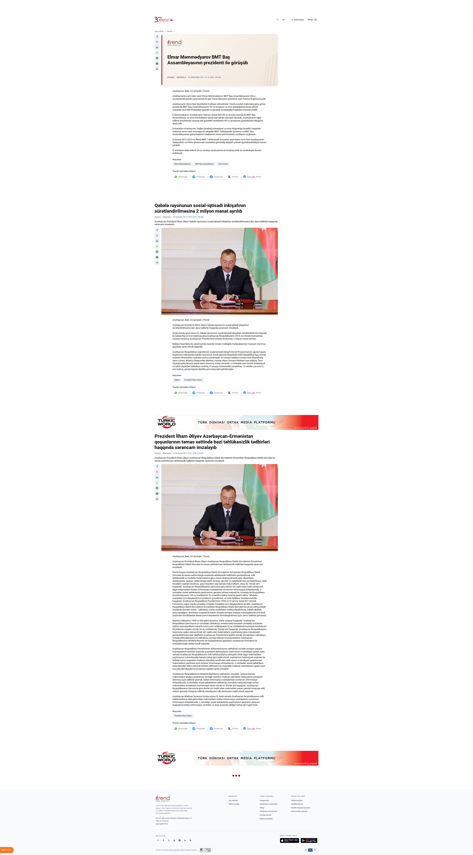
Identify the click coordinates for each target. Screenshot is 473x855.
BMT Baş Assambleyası (204, 164)
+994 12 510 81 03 (162, 821)
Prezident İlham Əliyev (193, 380)
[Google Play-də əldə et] (309, 840)
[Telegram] (179, 840)
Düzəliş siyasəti (265, 815)
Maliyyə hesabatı (266, 819)
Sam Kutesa (223, 164)
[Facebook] (163, 840)
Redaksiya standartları (268, 811)
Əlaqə (262, 808)
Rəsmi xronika (234, 804)
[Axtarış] (277, 19)
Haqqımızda (264, 800)
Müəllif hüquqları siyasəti (300, 808)
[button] (157, 36)
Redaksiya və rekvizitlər (268, 804)
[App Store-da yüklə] (289, 840)
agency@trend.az (162, 824)
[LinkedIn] (185, 840)
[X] (169, 840)
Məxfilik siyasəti (297, 804)
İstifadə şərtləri (296, 800)
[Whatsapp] (158, 840)
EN (306, 850)
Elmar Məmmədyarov (182, 164)
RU (315, 850)
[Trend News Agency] (162, 799)
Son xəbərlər (233, 800)
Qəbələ (177, 380)
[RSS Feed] (190, 840)
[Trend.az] (164, 19)
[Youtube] (174, 840)
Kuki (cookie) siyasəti (299, 811)
